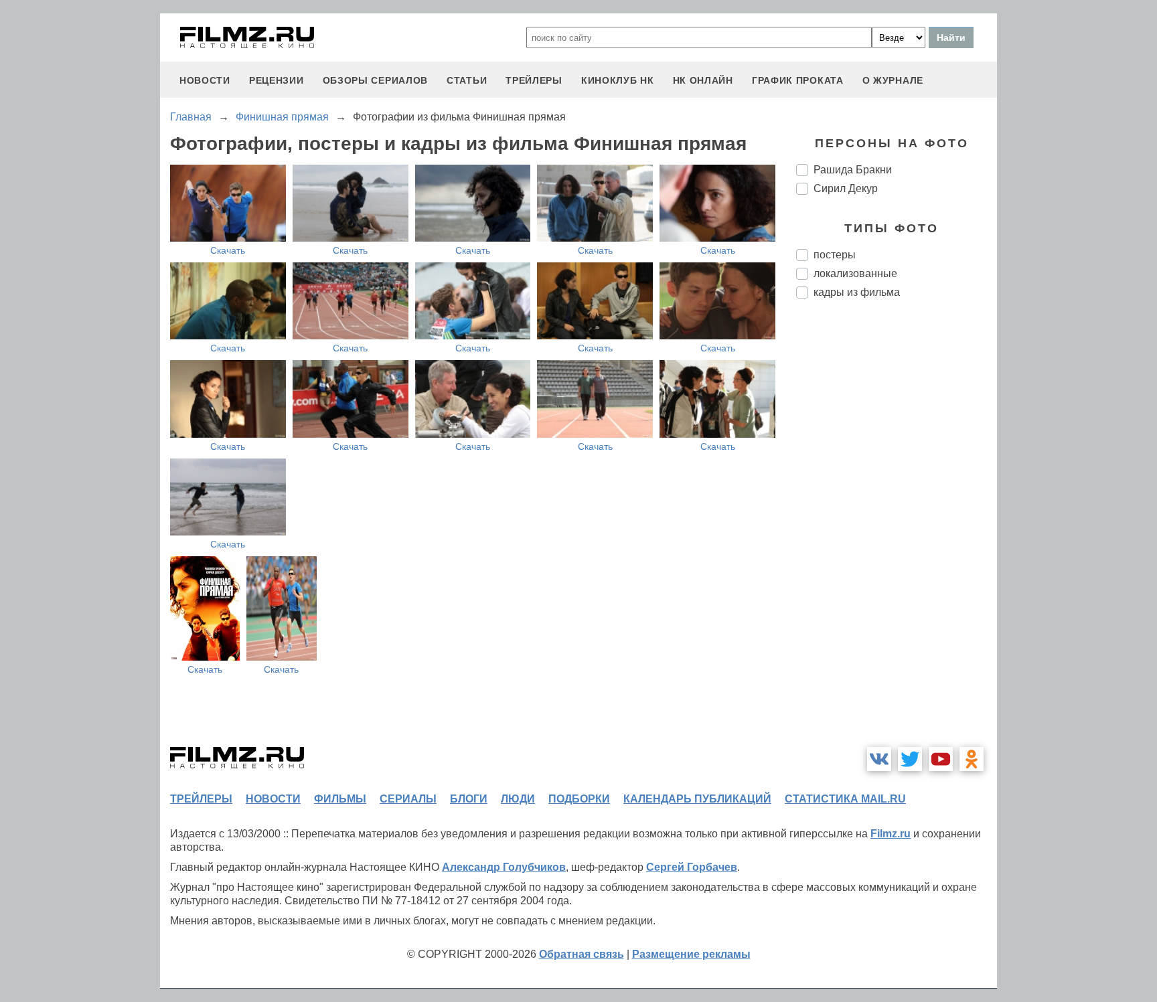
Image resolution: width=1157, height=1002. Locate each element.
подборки (579, 799)
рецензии (276, 80)
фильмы (340, 799)
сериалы (408, 799)
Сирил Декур (846, 188)
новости (204, 80)
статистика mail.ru (845, 799)
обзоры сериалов (376, 80)
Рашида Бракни (853, 169)
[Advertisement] (896, 533)
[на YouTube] (941, 759)
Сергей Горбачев (691, 867)
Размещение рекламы (691, 954)
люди (518, 799)
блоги (468, 799)
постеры (835, 254)
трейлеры (534, 80)
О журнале (892, 80)
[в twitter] (910, 759)
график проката (798, 80)
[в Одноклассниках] (971, 759)
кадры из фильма (857, 292)
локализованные (855, 273)
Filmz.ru (890, 833)
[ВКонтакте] (879, 759)
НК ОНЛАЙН (703, 80)
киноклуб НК (617, 80)
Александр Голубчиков (504, 867)
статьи (467, 80)
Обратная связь (581, 954)
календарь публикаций (697, 799)
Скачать (227, 250)
